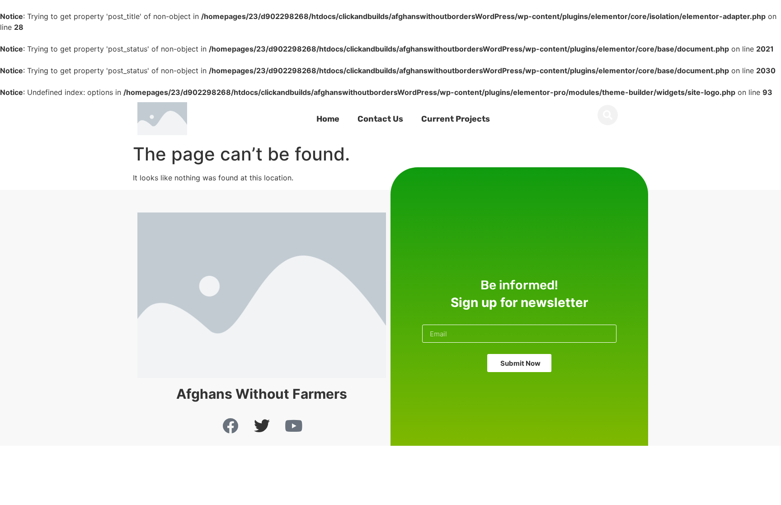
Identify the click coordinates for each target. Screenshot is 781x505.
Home (327, 119)
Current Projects (455, 119)
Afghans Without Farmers (261, 394)
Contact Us (380, 119)
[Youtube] (293, 425)
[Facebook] (230, 425)
